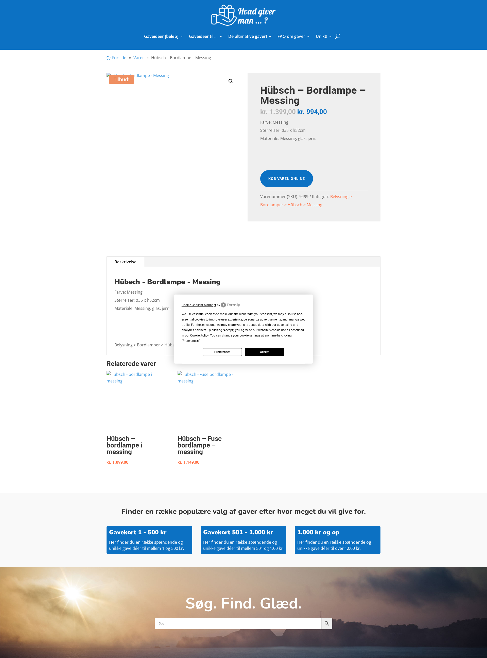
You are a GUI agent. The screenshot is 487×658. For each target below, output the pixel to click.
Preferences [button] (191, 341)
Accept (264, 352)
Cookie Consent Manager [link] (199, 305)
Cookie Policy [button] (199, 335)
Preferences (222, 352)
